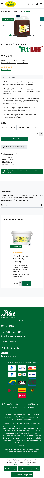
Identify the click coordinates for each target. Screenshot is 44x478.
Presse (24, 407)
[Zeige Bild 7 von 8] (30, 35)
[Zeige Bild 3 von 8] (17, 35)
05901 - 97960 (7, 326)
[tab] (22, 195)
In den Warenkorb (15, 139)
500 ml (21, 127)
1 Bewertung (6, 70)
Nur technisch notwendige (29, 469)
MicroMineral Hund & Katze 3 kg (21, 257)
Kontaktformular (20, 336)
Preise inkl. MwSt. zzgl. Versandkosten (14, 63)
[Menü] (2, 4)
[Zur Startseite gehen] (15, 4)
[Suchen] (29, 4)
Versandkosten (7, 417)
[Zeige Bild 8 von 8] (33, 35)
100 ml (4, 127)
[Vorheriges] (3, 26)
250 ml (12, 127)
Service (4, 352)
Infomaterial (7, 404)
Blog (32, 407)
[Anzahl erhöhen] (37, 134)
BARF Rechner (33, 404)
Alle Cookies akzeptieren (22, 475)
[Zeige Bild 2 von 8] (14, 35)
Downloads (20, 404)
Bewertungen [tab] (6, 205)
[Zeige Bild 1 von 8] (10, 35)
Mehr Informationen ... (22, 464)
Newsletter (14, 407)
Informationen (8, 356)
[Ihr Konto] (37, 4)
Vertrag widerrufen (10, 342)
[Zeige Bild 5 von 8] (23, 35)
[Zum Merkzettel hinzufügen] (29, 244)
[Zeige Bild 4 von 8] (20, 35)
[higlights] (42, 19)
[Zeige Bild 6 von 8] (27, 35)
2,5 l (28, 127)
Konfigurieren (10, 469)
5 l (35, 127)
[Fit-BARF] (31, 49)
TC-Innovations (31, 452)
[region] (22, 26)
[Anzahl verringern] (2, 134)
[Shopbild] (22, 26)
